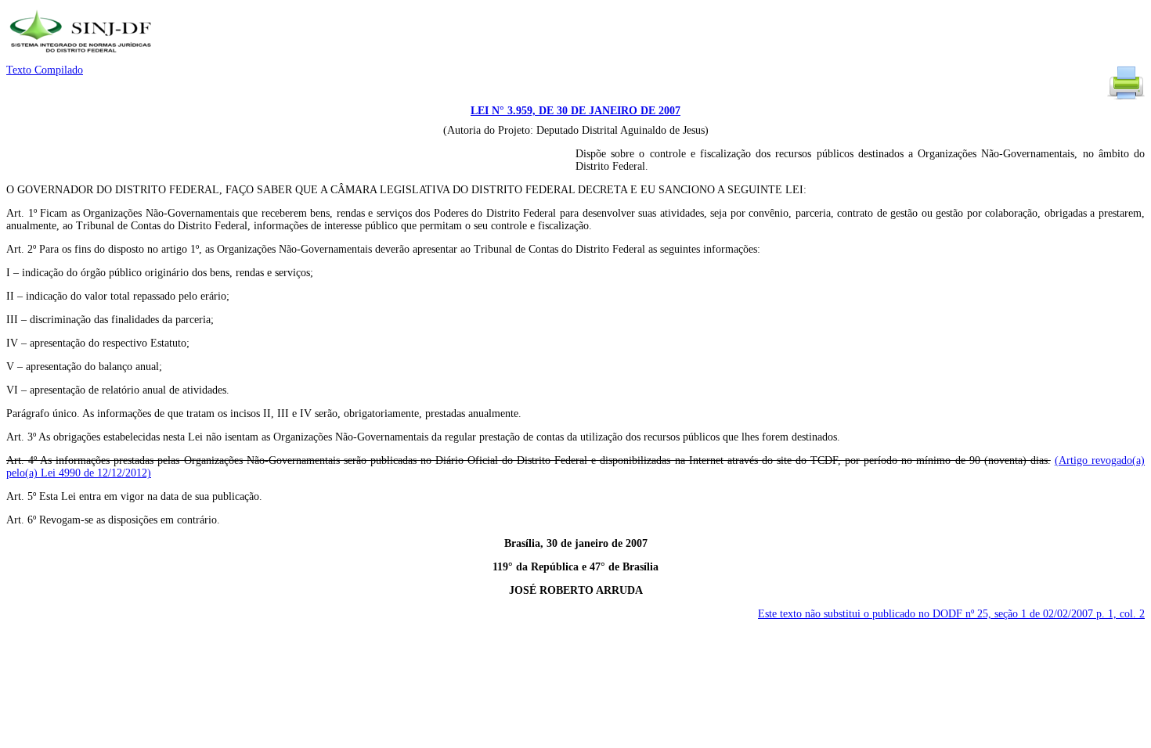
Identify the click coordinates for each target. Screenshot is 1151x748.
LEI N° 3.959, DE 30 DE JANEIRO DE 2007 (575, 111)
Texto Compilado (44, 70)
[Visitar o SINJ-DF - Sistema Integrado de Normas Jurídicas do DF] (82, 57)
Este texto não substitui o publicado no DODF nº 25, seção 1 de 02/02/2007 (951, 614)
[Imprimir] (1126, 98)
